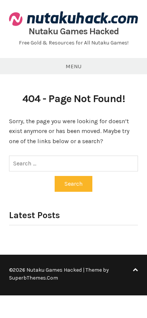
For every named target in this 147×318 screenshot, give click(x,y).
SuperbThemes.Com (33, 278)
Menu (73, 66)
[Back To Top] (135, 270)
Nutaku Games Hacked (74, 31)
